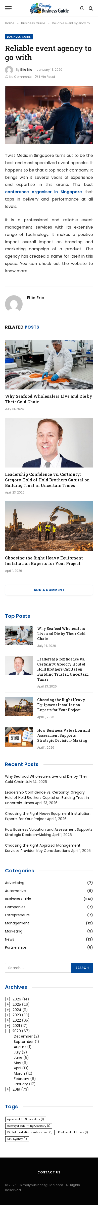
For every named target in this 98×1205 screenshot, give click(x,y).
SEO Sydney (17, 1139)
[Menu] (8, 8)
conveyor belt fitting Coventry (28, 1126)
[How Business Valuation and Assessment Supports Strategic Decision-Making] (19, 737)
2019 (16, 1089)
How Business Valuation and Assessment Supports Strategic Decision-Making (63, 735)
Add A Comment (49, 589)
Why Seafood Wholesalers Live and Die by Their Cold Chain (61, 633)
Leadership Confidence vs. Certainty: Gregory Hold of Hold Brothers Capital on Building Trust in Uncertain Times (47, 480)
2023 (17, 1015)
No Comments (20, 77)
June (18, 1057)
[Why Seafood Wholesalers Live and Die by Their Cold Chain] (49, 364)
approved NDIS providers (25, 1119)
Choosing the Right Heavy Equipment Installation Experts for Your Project (44, 560)
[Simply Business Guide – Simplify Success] (49, 8)
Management (17, 923)
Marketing (13, 931)
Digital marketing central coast (30, 1132)
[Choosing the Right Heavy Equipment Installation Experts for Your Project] (49, 526)
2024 (17, 1009)
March (19, 1073)
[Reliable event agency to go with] (49, 115)
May (17, 1062)
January (21, 1084)
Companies (15, 906)
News (9, 939)
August (20, 1046)
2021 (16, 1025)
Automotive (15, 890)
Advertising (14, 882)
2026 (17, 999)
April (17, 1068)
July (17, 1052)
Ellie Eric (26, 69)
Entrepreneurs (17, 915)
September (24, 1041)
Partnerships (16, 947)
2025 (17, 1004)
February (21, 1078)
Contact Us (49, 1172)
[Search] (90, 8)
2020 (16, 1031)
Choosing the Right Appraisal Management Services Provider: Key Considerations (42, 848)
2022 (17, 1020)
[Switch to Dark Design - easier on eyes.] (82, 8)
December (23, 1036)
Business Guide (19, 37)
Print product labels (73, 1132)
